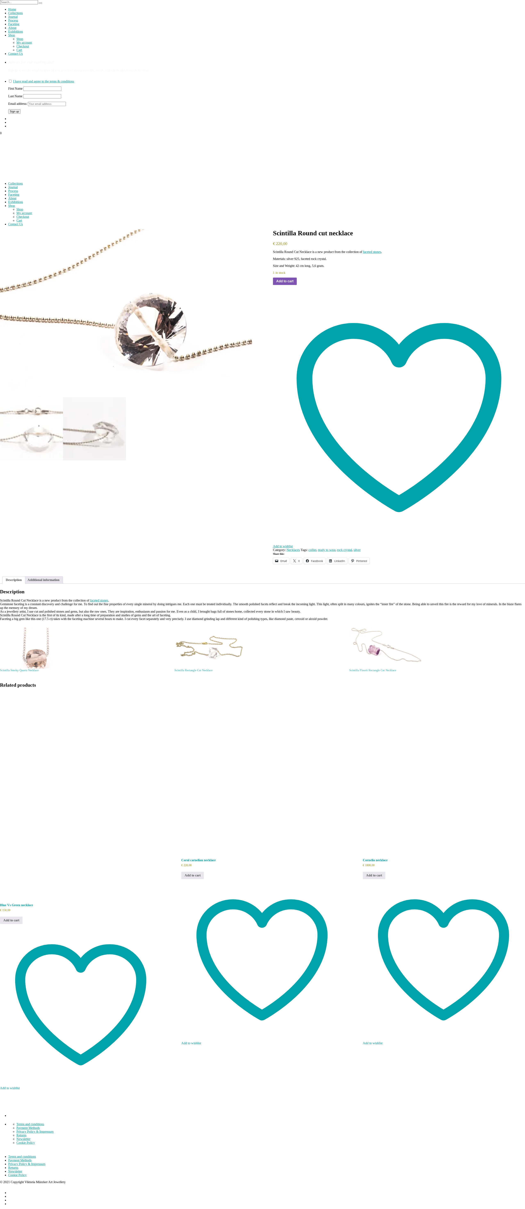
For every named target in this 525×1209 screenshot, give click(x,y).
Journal (13, 16)
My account (24, 42)
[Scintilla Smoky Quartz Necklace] (85, 647)
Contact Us (15, 53)
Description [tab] (14, 580)
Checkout (22, 46)
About (12, 28)
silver (357, 550)
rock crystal (344, 550)
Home (12, 9)
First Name (15, 88)
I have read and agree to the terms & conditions (43, 81)
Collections (15, 13)
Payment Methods (28, 1128)
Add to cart (284, 281)
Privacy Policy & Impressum (35, 1131)
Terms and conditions (30, 1124)
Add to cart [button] (11, 920)
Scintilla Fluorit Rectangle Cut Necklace (372, 670)
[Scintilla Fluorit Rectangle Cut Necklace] (434, 647)
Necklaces (293, 550)
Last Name (15, 96)
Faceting (13, 24)
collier (312, 550)
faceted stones (372, 252)
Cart (19, 50)
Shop (11, 35)
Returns (21, 1135)
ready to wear (326, 550)
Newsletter (23, 1139)
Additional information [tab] (43, 580)
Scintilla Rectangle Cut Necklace (193, 670)
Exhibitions (15, 31)
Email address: (18, 103)
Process (13, 20)
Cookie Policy (25, 1142)
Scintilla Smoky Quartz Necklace (19, 670)
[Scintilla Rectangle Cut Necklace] (260, 647)
